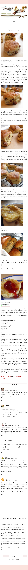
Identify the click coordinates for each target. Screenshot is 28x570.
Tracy (6, 424)
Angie (7, 457)
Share (4, 380)
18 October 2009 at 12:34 (12, 425)
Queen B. (7, 405)
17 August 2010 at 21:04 (11, 480)
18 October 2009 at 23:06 (12, 458)
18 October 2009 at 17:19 (8, 442)
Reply (2, 400)
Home (14, 556)
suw (6, 479)
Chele (6, 389)
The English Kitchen (15, 566)
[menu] (2, 2)
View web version (14, 559)
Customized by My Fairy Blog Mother (13, 567)
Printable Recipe (5, 306)
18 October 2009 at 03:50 (12, 407)
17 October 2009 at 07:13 (12, 390)
